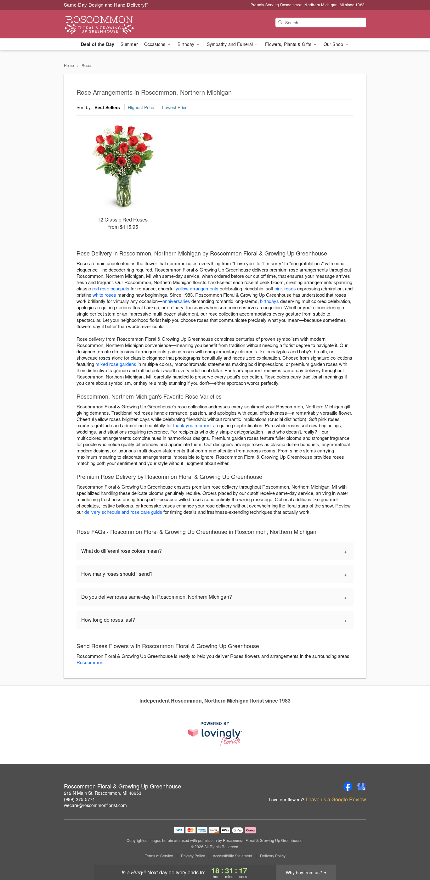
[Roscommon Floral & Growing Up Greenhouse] (109, 24)
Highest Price (141, 107)
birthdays (269, 301)
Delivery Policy (273, 856)
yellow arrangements (197, 288)
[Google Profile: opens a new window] (361, 786)
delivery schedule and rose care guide (123, 511)
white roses (104, 294)
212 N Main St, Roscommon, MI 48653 (102, 793)
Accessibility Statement (232, 856)
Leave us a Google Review (336, 799)
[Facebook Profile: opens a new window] (347, 786)
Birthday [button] (186, 44)
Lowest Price (175, 107)
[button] (413, 853)
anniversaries (176, 301)
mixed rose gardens (115, 364)
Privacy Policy (193, 856)
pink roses (285, 288)
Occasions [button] (155, 44)
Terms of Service (159, 856)
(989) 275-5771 (79, 799)
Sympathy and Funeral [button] (230, 44)
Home (69, 65)
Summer (129, 44)
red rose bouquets (110, 288)
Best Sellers (107, 107)
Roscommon (89, 662)
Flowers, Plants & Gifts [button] (288, 44)
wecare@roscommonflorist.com (95, 805)
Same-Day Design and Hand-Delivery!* (106, 4)
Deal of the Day (97, 44)
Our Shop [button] (334, 44)
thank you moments (193, 425)
